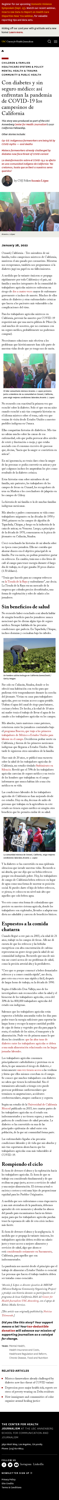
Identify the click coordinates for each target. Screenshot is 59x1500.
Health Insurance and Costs (24, 1350)
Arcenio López (39, 181)
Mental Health (17, 1346)
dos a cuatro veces (23, 291)
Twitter (10, 1464)
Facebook (4, 1464)
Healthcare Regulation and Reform (27, 1354)
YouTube (16, 1464)
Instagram (25, 1464)
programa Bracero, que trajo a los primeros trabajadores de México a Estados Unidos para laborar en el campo (27, 735)
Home (3, 51)
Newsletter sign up (15, 1473)
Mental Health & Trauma (19, 70)
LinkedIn (38, 1464)
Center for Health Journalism (31, 124)
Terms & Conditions (11, 1487)
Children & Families (16, 62)
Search (49, 41)
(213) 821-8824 (16, 1448)
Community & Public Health (21, 74)
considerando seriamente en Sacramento (29, 1251)
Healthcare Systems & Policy (22, 66)
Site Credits (8, 1483)
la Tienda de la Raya (16, 581)
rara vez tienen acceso (29, 1070)
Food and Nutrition (37, 1358)
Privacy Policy (9, 1479)
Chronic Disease (17, 1358)
